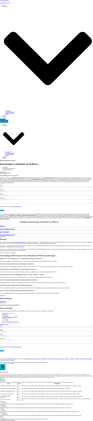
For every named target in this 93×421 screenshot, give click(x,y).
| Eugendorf (89, 358)
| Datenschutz (43, 358)
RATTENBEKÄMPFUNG (7, 229)
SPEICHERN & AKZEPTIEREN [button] (7, 420)
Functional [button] (2, 401)
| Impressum (37, 358)
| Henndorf (12, 360)
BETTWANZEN (4, 232)
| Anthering (77, 358)
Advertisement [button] (3, 412)
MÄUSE (2, 226)
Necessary (4, 379)
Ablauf (4, 115)
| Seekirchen (72, 358)
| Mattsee (57, 358)
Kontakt (4, 116)
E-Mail (1, 193)
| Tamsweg (66, 358)
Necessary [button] (2, 378)
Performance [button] (2, 405)
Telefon (1, 189)
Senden (2, 210)
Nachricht (2, 198)
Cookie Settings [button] (3, 363)
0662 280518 (3, 119)
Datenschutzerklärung (16, 206)
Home (4, 5)
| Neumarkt (7, 360)
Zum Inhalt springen (4, 0)
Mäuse (6, 114)
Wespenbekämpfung (9, 112)
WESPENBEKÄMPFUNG (7, 235)
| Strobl (48, 358)
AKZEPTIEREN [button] (11, 363)
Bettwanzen (8, 110)
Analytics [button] (2, 409)
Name (1, 185)
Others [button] (1, 416)
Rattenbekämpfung (9, 113)
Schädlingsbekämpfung (19, 242)
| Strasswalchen (83, 358)
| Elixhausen (61, 358)
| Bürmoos (52, 358)
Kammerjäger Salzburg (30, 358)
